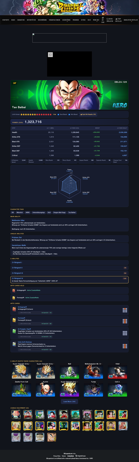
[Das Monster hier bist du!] (52, 426)
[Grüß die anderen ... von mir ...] (16, 415)
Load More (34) (69, 401)
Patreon (64, 456)
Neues (13, 20)
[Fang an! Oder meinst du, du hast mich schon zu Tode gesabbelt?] (75, 415)
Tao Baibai (72, 212)
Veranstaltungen (54, 20)
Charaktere (21, 20)
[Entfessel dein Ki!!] (123, 426)
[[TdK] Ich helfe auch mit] (111, 426)
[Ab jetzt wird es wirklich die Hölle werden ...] (52, 437)
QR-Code (102, 21)
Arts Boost (74, 114)
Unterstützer (31, 20)
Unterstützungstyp (39, 212)
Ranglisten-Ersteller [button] (131, 20)
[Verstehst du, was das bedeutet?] (16, 437)
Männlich (20, 212)
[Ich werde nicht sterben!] (16, 426)
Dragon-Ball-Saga (59, 212)
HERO (28, 212)
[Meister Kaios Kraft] (87, 415)
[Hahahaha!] (75, 426)
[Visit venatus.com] (88, 73)
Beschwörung (42, 20)
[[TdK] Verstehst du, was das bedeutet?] (28, 437)
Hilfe (89, 20)
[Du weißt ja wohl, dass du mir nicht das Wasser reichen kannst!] (64, 426)
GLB (49, 212)
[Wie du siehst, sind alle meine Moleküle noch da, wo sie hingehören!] (28, 415)
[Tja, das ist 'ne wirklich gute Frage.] (40, 426)
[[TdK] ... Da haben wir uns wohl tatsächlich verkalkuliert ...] (40, 437)
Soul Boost (63, 114)
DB (13, 212)
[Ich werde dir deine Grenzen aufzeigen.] (99, 415)
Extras (83, 20)
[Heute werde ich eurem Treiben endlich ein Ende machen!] (28, 426)
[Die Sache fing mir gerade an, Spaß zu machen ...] (40, 415)
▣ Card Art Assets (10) (88, 114)
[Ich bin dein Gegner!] (123, 415)
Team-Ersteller (118, 20)
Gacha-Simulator (110, 20)
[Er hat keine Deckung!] (52, 415)
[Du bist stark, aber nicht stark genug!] (64, 415)
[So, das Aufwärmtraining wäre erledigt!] (111, 415)
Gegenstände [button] (66, 20)
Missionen (76, 20)
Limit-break (34, 114)
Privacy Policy (56, 456)
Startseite (5, 20)
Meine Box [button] (96, 20)
